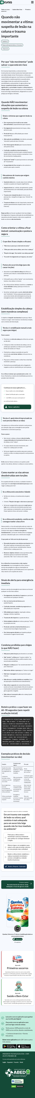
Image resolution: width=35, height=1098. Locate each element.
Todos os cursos (5, 9)
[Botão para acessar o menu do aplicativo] (32, 2)
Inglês (4, 1062)
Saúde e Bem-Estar (17, 9)
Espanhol (10, 1062)
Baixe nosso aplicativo (10, 1040)
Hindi (21, 1062)
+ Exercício (5, 48)
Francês (16, 1062)
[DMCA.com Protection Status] (17, 1086)
